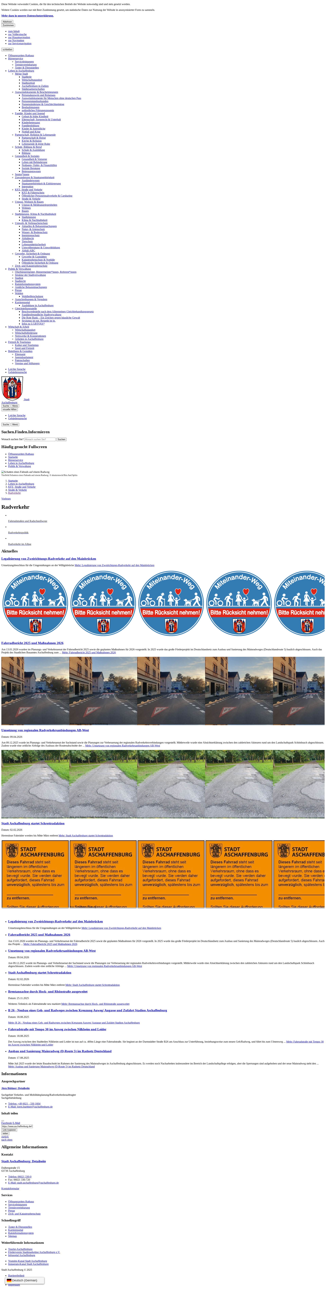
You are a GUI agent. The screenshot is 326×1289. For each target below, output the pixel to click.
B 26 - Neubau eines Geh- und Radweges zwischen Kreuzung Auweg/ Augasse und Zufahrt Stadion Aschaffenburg (87, 1010)
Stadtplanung (29, 217)
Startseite (13, 480)
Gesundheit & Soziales (27, 156)
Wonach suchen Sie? (12, 439)
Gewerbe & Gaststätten (34, 256)
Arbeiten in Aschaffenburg (29, 339)
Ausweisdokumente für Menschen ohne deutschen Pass (51, 98)
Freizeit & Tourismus (19, 342)
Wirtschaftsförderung (26, 332)
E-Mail (16, 1123)
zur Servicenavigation (19, 43)
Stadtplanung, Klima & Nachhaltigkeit (35, 214)
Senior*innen (22, 174)
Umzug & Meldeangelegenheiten (39, 204)
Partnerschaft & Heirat (34, 137)
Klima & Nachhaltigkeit (34, 220)
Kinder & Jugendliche (33, 128)
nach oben (6, 1139)
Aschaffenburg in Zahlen (35, 86)
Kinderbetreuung (31, 122)
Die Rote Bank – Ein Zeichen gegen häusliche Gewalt (51, 317)
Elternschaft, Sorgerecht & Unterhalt (41, 119)
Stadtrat (19, 278)
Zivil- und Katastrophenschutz (31, 265)
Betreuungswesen (31, 171)
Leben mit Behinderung (34, 162)
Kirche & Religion (32, 140)
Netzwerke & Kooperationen (30, 335)
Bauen (25, 210)
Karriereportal (22, 302)
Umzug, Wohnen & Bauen (29, 201)
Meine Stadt (21, 73)
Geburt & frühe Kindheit (35, 116)
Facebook (6, 1123)
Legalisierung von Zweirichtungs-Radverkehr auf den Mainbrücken (48, 558)
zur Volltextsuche (17, 34)
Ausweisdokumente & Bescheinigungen (36, 92)
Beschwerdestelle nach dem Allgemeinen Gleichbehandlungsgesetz (58, 311)
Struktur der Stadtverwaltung (30, 275)
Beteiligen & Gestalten (20, 351)
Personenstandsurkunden (35, 101)
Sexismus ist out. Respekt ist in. (39, 320)
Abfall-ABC (28, 250)
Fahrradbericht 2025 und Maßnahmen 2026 (32, 643)
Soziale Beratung (31, 168)
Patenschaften (22, 360)
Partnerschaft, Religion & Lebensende (35, 134)
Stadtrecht (20, 281)
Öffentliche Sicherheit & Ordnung (40, 262)
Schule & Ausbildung (33, 150)
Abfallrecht (28, 238)
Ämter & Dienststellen (27, 67)
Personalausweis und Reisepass (38, 95)
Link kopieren (9, 1130)
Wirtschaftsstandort (32, 79)
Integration (27, 186)
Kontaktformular (10, 1188)
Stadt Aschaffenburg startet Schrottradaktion (33, 823)
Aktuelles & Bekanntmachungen (39, 226)
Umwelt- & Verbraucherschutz (31, 223)
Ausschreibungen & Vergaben (31, 299)
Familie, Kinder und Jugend (30, 113)
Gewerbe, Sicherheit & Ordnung (32, 253)
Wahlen (19, 293)
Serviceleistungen (24, 61)
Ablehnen (7, 21)
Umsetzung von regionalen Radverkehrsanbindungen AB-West (45, 730)
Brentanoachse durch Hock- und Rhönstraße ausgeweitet (47, 991)
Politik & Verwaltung (19, 268)
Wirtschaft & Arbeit (18, 326)
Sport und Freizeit (24, 348)
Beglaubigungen (30, 107)
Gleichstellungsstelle (26, 308)
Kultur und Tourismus (27, 345)
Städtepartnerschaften (33, 89)
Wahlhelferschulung (32, 296)
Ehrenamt (20, 354)
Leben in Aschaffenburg (21, 70)
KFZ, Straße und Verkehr (28, 189)
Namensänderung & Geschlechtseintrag (43, 104)
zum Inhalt (14, 31)
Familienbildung (30, 125)
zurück (5, 1136)
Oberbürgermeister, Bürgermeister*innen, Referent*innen (45, 271)
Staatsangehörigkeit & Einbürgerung (41, 183)
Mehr (114, 565)
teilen (5, 1133)
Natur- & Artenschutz (33, 229)
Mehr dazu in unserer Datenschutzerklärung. (27, 15)
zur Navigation (16, 40)
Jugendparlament (24, 357)
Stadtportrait (28, 82)
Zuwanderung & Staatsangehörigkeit (34, 177)
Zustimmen (8, 25)
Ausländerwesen (31, 180)
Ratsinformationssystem (27, 284)
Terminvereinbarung (26, 64)
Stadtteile (27, 76)
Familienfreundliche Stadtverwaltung (41, 314)
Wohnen (26, 207)
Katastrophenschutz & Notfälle (38, 259)
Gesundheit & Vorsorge (34, 159)
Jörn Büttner (15, 1088)
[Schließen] (2, 1120)
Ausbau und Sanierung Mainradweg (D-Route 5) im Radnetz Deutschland (60, 1051)
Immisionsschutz (31, 235)
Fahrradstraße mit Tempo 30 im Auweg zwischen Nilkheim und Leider (57, 1029)
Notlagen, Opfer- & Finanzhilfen (39, 165)
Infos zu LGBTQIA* (33, 323)
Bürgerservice (15, 58)
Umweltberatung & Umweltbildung (41, 247)
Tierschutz (27, 241)
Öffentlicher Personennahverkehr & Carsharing (47, 195)
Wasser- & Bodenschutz (35, 232)
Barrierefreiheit (16, 1275)
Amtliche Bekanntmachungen (31, 287)
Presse (18, 290)
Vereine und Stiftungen (27, 363)
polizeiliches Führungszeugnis (38, 110)
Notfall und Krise (31, 131)
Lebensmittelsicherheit (34, 244)
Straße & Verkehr (31, 198)
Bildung (26, 153)
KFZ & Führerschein (33, 192)
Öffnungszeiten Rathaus (21, 55)
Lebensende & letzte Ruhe (36, 143)
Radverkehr (14, 492)
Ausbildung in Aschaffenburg (37, 305)
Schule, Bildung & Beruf (28, 146)
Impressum (14, 1284)
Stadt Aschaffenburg (23, 1161)
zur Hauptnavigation (19, 37)
